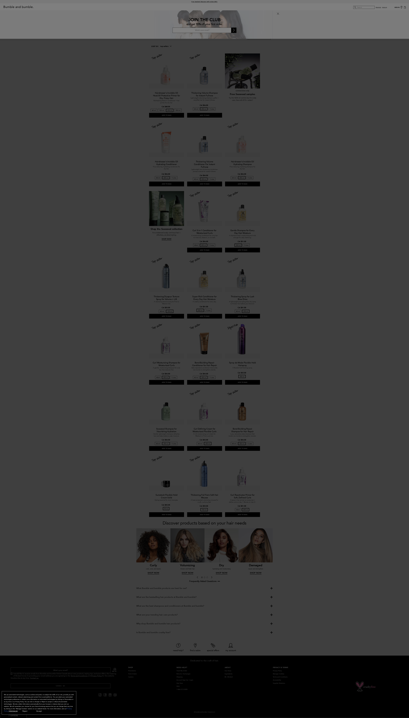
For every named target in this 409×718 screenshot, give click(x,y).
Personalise (13, 711)
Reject (24, 711)
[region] (39, 703)
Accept (39, 711)
